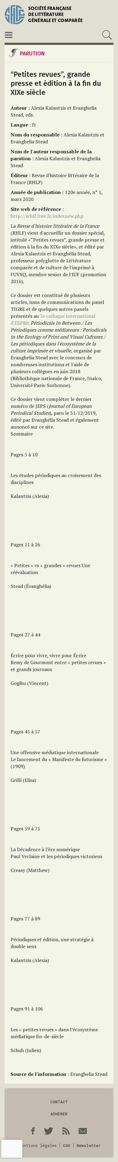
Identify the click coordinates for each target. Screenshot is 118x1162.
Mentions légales (38, 1145)
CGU (66, 1145)
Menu (8, 35)
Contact (59, 1101)
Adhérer (59, 1114)
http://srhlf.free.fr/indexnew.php (47, 216)
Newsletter (89, 1145)
